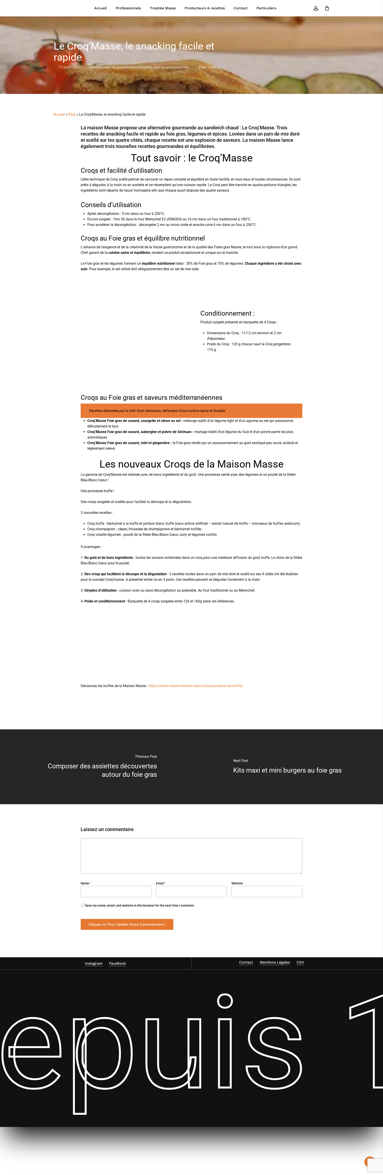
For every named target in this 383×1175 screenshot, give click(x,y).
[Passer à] (287, 8)
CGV (300, 962)
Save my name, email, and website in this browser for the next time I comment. (140, 905)
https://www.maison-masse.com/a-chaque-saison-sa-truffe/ (196, 686)
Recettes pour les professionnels (164, 67)
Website (237, 883)
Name (86, 883)
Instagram (93, 963)
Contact (246, 962)
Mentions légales (275, 962)
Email (161, 883)
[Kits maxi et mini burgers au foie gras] (287, 766)
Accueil (59, 114)
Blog (72, 114)
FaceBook (117, 963)
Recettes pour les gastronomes (113, 67)
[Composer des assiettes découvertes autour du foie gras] (96, 766)
